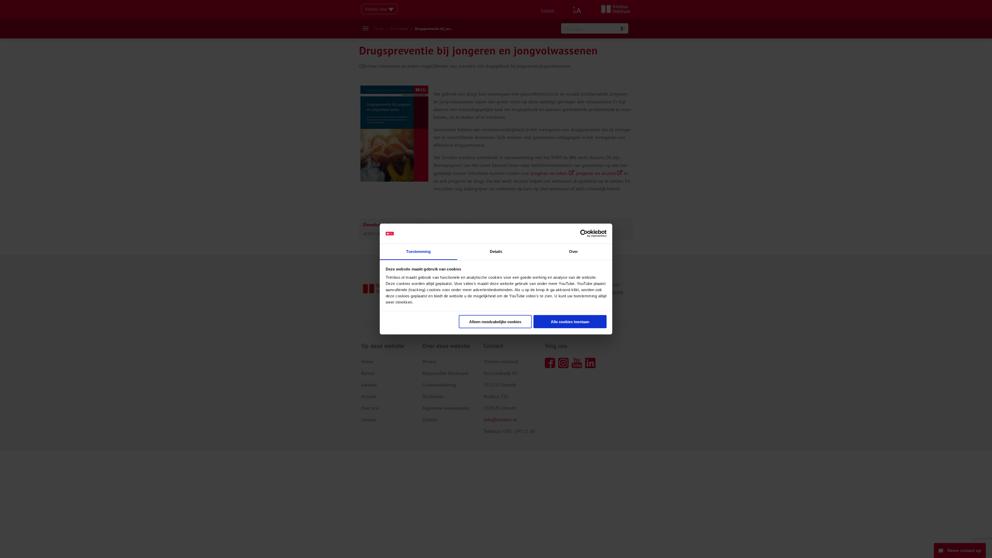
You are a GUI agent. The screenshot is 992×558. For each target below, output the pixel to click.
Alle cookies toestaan (570, 322)
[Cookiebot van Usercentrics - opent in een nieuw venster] (584, 233)
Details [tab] (496, 251)
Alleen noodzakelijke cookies (495, 322)
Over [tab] (573, 251)
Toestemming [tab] (418, 251)
